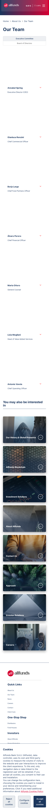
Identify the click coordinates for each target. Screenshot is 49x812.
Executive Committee (24, 38)
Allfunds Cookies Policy (32, 791)
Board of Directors (24, 43)
